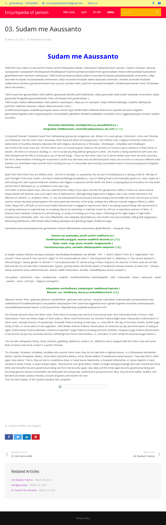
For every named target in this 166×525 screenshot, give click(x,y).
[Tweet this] (18, 437)
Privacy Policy (83, 518)
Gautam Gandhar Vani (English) (25, 425)
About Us (93, 3)
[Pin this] (36, 437)
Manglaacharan (19, 485)
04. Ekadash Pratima (22, 479)
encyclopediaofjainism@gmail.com (64, 3)
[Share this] (9, 437)
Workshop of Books (40, 39)
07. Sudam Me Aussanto (24, 490)
